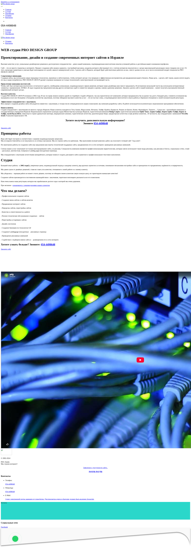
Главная (8, 9)
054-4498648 (101, 123)
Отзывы (8, 15)
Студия (8, 11)
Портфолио (9, 13)
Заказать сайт (6, 128)
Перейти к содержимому (10, 2)
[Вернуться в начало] (8, 4)
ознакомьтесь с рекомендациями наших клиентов (31, 185)
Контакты (9, 17)
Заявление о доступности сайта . (95, 468)
